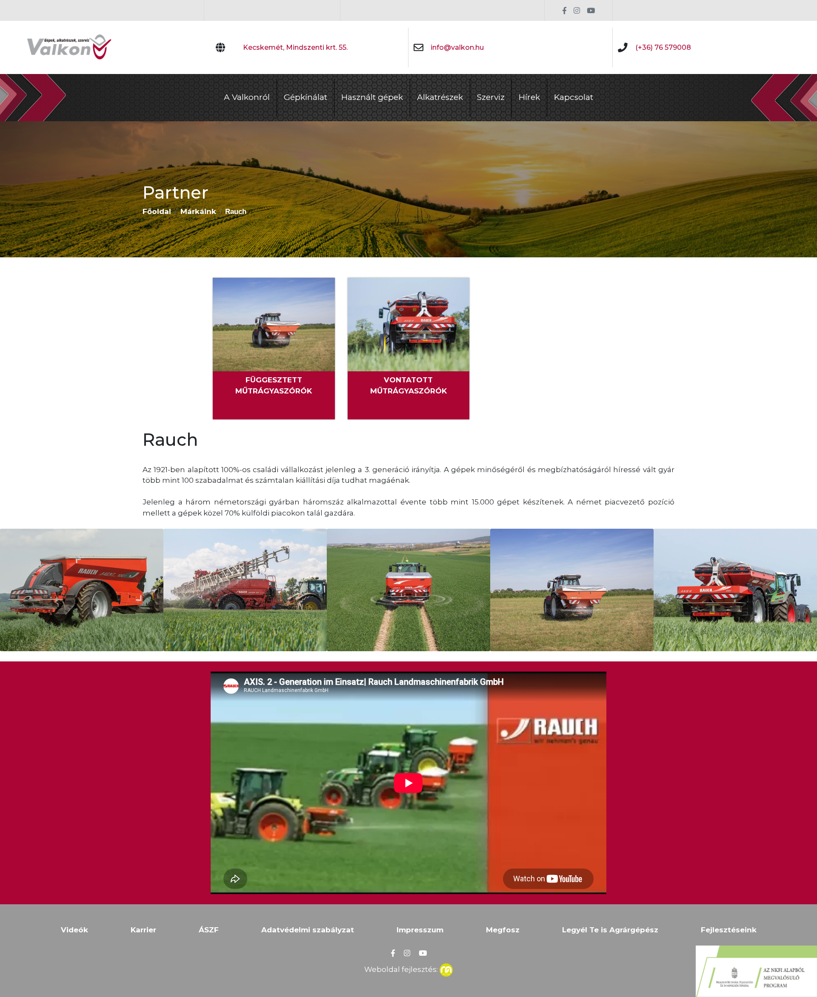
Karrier (143, 930)
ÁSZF (209, 930)
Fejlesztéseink (729, 930)
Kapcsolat (573, 97)
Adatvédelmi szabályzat (307, 930)
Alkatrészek (440, 97)
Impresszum (420, 930)
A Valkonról (247, 97)
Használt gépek (372, 97)
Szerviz (491, 97)
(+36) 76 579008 (663, 47)
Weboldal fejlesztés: (402, 969)
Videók (74, 930)
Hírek (529, 97)
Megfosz (503, 930)
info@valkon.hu (457, 47)
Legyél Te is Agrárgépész (610, 930)
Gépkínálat (305, 97)
